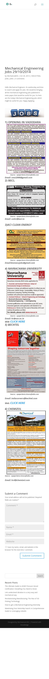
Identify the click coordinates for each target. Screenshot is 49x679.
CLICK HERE (17, 321)
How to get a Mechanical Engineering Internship (22, 605)
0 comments (19, 79)
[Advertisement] (24, 41)
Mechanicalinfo (12, 76)
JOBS (11, 79)
